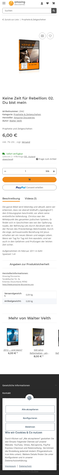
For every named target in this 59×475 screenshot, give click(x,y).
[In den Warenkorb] (4, 29)
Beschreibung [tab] (11, 198)
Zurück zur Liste (12, 19)
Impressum (10, 466)
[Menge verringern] (5, 171)
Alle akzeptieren (30, 409)
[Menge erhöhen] (53, 171)
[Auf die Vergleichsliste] (42, 36)
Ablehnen (30, 426)
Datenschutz (25, 466)
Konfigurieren (30, 418)
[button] (42, 3)
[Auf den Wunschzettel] (50, 36)
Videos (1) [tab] (31, 198)
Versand (26, 142)
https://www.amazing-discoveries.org (18, 284)
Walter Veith (16, 120)
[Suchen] (54, 10)
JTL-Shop (34, 471)
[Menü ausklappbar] (3, 2)
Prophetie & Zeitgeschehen (27, 114)
